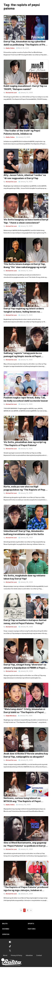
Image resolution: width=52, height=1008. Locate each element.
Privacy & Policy (16, 955)
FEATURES (31, 929)
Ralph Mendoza (11, 716)
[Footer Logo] (11, 962)
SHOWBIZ (5, 929)
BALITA (4, 923)
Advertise (29, 955)
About (5, 955)
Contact (39, 955)
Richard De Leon (11, 92)
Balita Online (10, 48)
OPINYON (5, 934)
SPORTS (31, 923)
